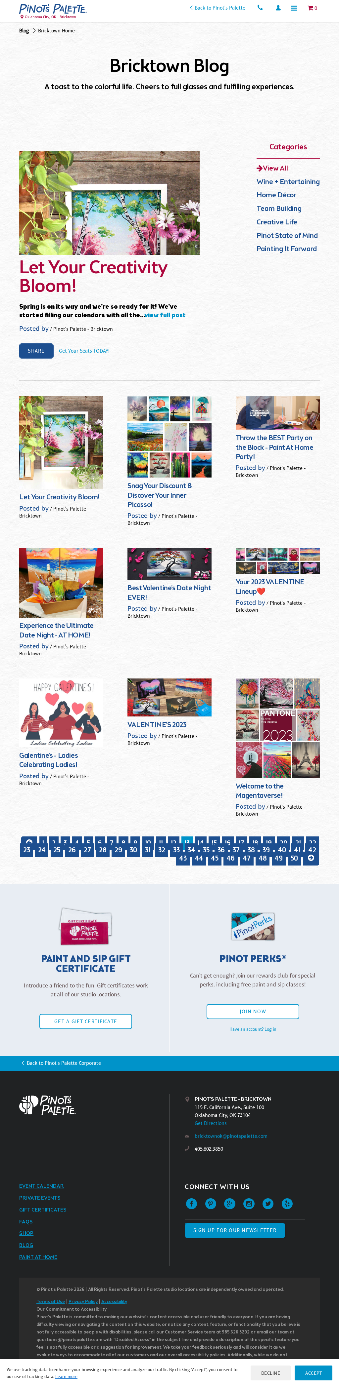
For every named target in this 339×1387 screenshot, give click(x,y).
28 (103, 850)
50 (294, 858)
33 (176, 850)
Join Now (253, 1011)
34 (191, 850)
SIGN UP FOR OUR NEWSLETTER (234, 1230)
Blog (24, 30)
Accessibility (114, 1302)
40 (282, 850)
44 (199, 858)
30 (133, 850)
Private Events (40, 1198)
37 (236, 850)
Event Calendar (41, 1186)
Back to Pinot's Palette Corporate (64, 1063)
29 (118, 850)
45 (214, 858)
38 (251, 850)
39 (266, 850)
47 (247, 858)
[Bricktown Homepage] (53, 9)
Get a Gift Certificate (85, 1021)
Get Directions (211, 1123)
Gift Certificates (43, 1210)
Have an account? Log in (252, 1029)
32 (161, 850)
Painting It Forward (287, 249)
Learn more (66, 1376)
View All (275, 168)
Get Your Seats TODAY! (84, 351)
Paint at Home (38, 1257)
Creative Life (277, 222)
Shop (26, 1233)
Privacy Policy (83, 1302)
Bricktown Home (56, 30)
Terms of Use (50, 1302)
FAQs (26, 1221)
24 (42, 850)
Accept (313, 1373)
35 (206, 850)
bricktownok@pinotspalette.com (231, 1136)
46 (230, 858)
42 (312, 850)
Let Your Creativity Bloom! (93, 277)
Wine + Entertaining (288, 182)
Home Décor (276, 195)
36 (221, 850)
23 (26, 850)
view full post (165, 315)
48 (263, 858)
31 (147, 850)
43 (183, 858)
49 (278, 858)
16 (228, 843)
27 (87, 850)
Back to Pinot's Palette (220, 8)
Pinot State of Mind (287, 236)
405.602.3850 (209, 1149)
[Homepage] (94, 1105)
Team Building (279, 209)
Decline (270, 1373)
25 (56, 850)
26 (72, 850)
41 (297, 850)
